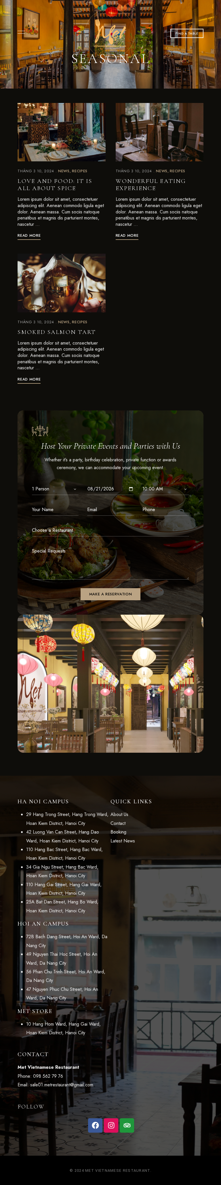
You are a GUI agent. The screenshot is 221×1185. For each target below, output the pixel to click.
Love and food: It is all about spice (55, 184)
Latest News (122, 841)
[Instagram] (111, 1125)
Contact (117, 823)
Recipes (79, 171)
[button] (186, 33)
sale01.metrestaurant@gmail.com (61, 1084)
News (64, 171)
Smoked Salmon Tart (57, 332)
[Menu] (20, 32)
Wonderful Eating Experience (151, 184)
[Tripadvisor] (127, 1125)
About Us (119, 814)
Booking (118, 832)
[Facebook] (95, 1125)
